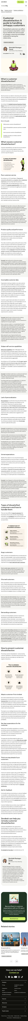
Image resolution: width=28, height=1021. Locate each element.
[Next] (16, 961)
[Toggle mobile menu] (26, 2)
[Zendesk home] (4, 2)
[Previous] (11, 961)
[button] (13, 982)
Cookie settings (23, 1015)
